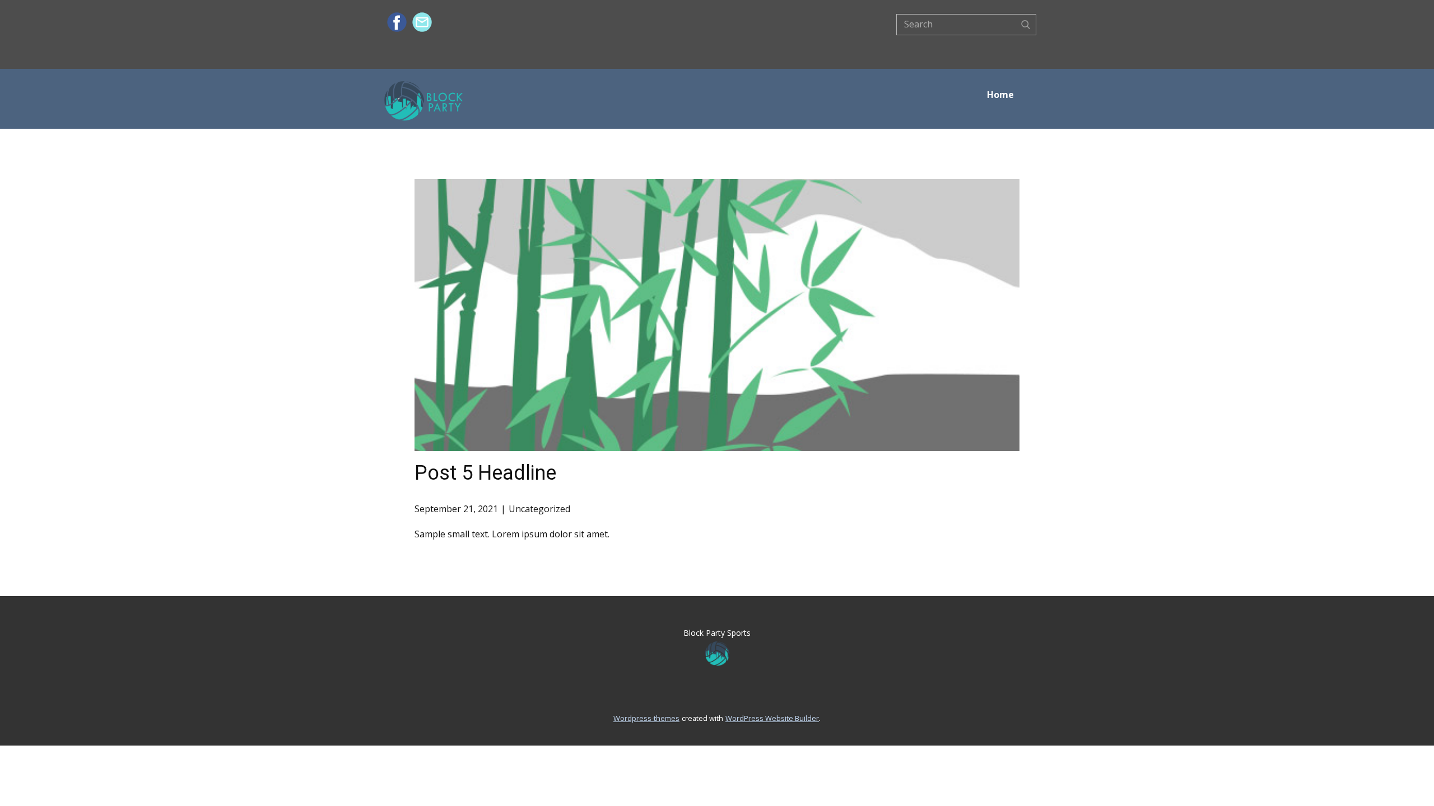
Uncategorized (539, 509)
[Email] (422, 22)
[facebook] (397, 22)
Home (1000, 94)
